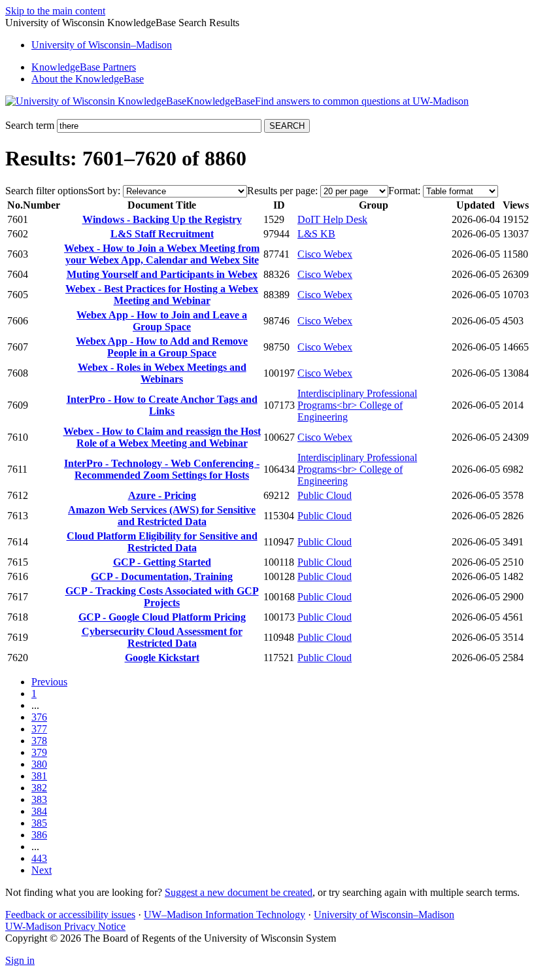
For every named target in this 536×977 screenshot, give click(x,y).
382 (39, 787)
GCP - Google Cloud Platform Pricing (162, 617)
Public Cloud (324, 495)
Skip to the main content (55, 10)
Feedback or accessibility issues (70, 914)
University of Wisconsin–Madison (384, 914)
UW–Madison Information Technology (224, 914)
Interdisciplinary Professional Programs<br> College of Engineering (357, 405)
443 (39, 858)
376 (39, 717)
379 (39, 752)
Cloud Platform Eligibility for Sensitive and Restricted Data (162, 541)
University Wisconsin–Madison (101, 44)
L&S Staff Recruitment (162, 233)
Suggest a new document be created (238, 892)
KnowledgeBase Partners (83, 67)
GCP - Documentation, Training (162, 576)
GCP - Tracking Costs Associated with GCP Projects (162, 596)
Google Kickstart (162, 657)
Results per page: (282, 190)
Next (41, 870)
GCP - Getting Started (162, 562)
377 (39, 728)
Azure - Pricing (162, 495)
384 (39, 811)
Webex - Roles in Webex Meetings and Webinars (162, 373)
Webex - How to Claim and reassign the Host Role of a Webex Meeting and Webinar (162, 437)
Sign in (20, 960)
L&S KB (316, 233)
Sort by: (104, 190)
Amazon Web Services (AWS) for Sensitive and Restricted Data (162, 515)
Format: (404, 190)
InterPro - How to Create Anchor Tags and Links (162, 405)
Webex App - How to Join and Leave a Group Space (161, 320)
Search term (29, 125)
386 (39, 834)
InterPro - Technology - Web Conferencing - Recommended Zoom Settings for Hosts (162, 469)
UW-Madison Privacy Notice (65, 926)
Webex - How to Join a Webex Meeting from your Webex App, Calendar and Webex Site (162, 254)
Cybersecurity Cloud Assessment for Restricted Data (162, 637)
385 (39, 823)
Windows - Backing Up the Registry (162, 219)
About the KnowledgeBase (87, 78)
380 (39, 764)
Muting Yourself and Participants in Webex (162, 274)
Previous (49, 681)
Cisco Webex (324, 254)
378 (39, 740)
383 (39, 799)
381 (39, 775)
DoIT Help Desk (332, 219)
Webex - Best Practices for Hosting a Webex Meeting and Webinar (161, 294)
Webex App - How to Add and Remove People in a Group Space (162, 346)
